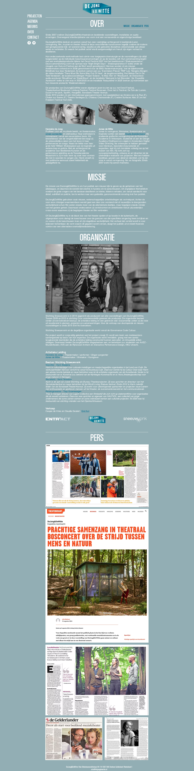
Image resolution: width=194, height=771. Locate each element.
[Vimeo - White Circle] (34, 42)
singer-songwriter (54, 134)
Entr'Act (85, 411)
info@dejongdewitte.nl (99, 770)
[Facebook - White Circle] (29, 42)
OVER (30, 32)
